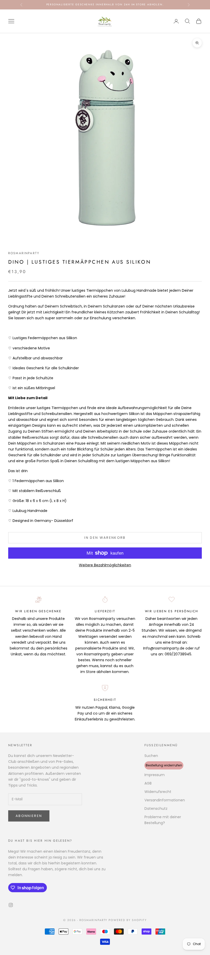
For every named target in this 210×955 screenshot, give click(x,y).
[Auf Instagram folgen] (10, 905)
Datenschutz (155, 808)
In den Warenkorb (104, 537)
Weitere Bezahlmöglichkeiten (105, 565)
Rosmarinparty (23, 253)
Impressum (154, 774)
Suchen (151, 755)
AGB (148, 783)
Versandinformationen (164, 800)
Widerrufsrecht (157, 791)
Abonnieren (29, 815)
